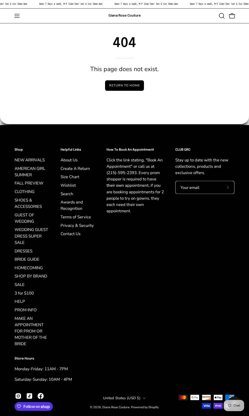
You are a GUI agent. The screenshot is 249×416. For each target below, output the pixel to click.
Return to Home (124, 85)
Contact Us (70, 234)
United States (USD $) (122, 397)
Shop (19, 149)
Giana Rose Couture (124, 15)
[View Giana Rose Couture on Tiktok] (29, 396)
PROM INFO (26, 310)
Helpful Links (71, 149)
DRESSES (23, 251)
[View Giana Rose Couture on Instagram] (18, 396)
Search (67, 193)
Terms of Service (76, 217)
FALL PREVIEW (29, 183)
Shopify (153, 407)
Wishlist (68, 185)
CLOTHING (25, 191)
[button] (221, 15)
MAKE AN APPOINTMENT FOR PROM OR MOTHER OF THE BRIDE (31, 331)
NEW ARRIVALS (30, 160)
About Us (69, 160)
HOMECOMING (29, 267)
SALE (20, 284)
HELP (20, 301)
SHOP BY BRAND (31, 276)
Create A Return (75, 168)
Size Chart (70, 177)
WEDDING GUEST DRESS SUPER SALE (31, 236)
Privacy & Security (77, 225)
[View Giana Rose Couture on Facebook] (40, 396)
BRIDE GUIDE (27, 259)
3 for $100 (24, 293)
